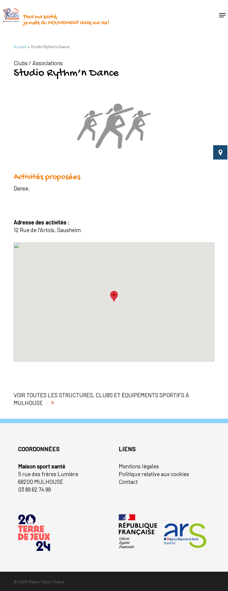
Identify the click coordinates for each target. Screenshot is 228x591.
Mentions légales (139, 466)
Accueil (20, 46)
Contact (128, 481)
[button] (222, 15)
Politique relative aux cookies (154, 473)
